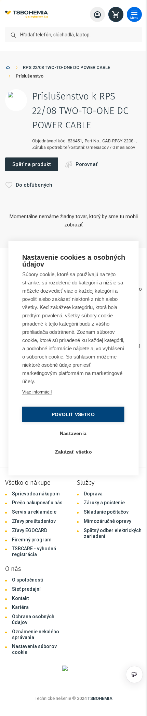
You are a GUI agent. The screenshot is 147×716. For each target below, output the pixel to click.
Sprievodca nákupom (36, 493)
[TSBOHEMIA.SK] (26, 15)
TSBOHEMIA (100, 698)
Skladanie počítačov (106, 512)
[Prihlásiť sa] (97, 14)
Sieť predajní (26, 589)
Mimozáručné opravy (107, 521)
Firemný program (32, 539)
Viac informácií (36, 391)
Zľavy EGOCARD (29, 530)
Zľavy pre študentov (34, 521)
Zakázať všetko (71, 451)
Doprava (93, 493)
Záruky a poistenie (104, 502)
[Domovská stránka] (8, 68)
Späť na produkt (31, 164)
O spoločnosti (27, 580)
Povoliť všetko (71, 414)
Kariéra (20, 607)
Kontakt (20, 598)
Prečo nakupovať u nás (37, 502)
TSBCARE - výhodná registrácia (34, 551)
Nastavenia (71, 433)
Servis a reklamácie (34, 512)
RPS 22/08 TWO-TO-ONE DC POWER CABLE (66, 67)
